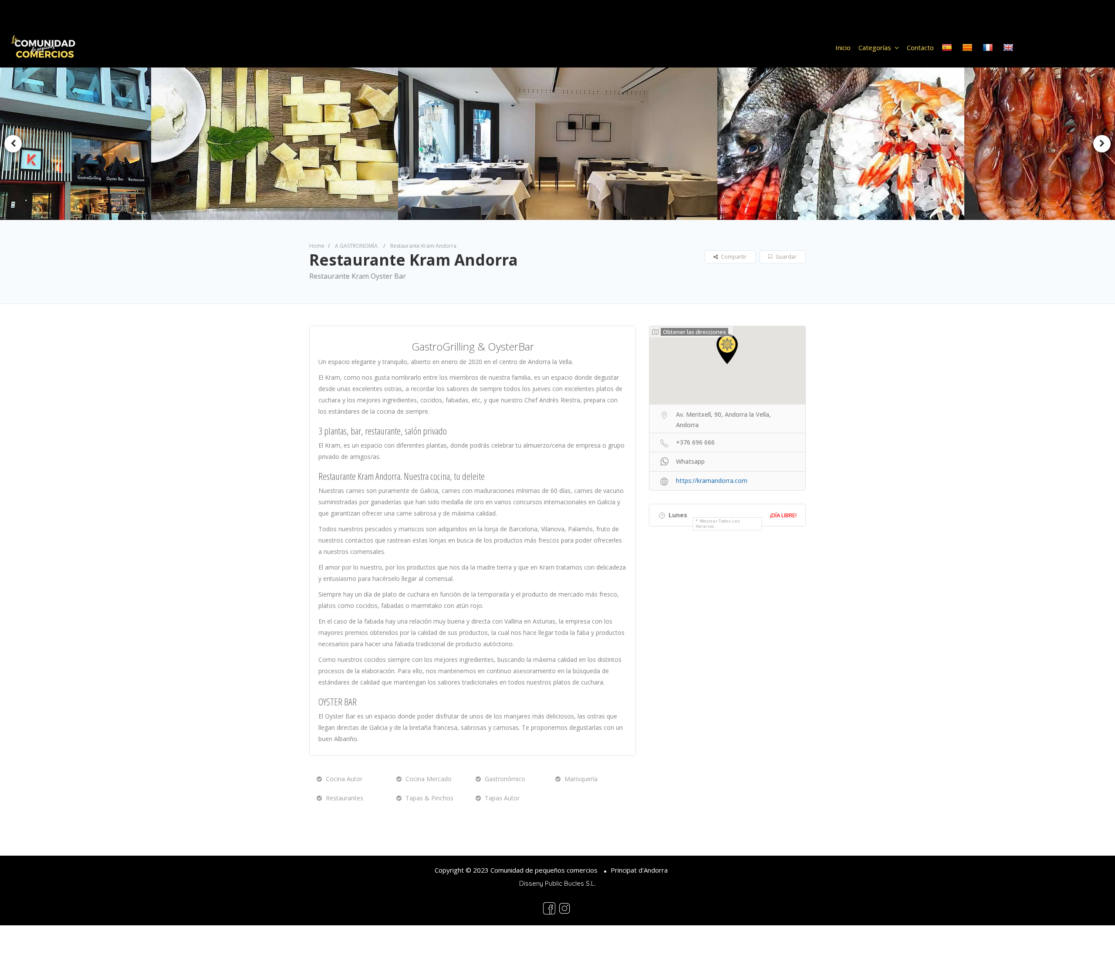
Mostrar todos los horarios (718, 523)
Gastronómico (505, 779)
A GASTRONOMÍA (356, 246)
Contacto (920, 47)
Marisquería (581, 779)
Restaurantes (344, 798)
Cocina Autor (344, 779)
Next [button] (1102, 144)
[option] (281, 143)
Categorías (874, 47)
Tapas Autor (502, 798)
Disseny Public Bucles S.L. (557, 883)
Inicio (843, 47)
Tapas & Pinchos (429, 798)
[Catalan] (968, 47)
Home (316, 246)
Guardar (785, 256)
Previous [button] (13, 144)
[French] (989, 47)
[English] (1009, 47)
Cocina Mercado (428, 779)
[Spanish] (948, 47)
